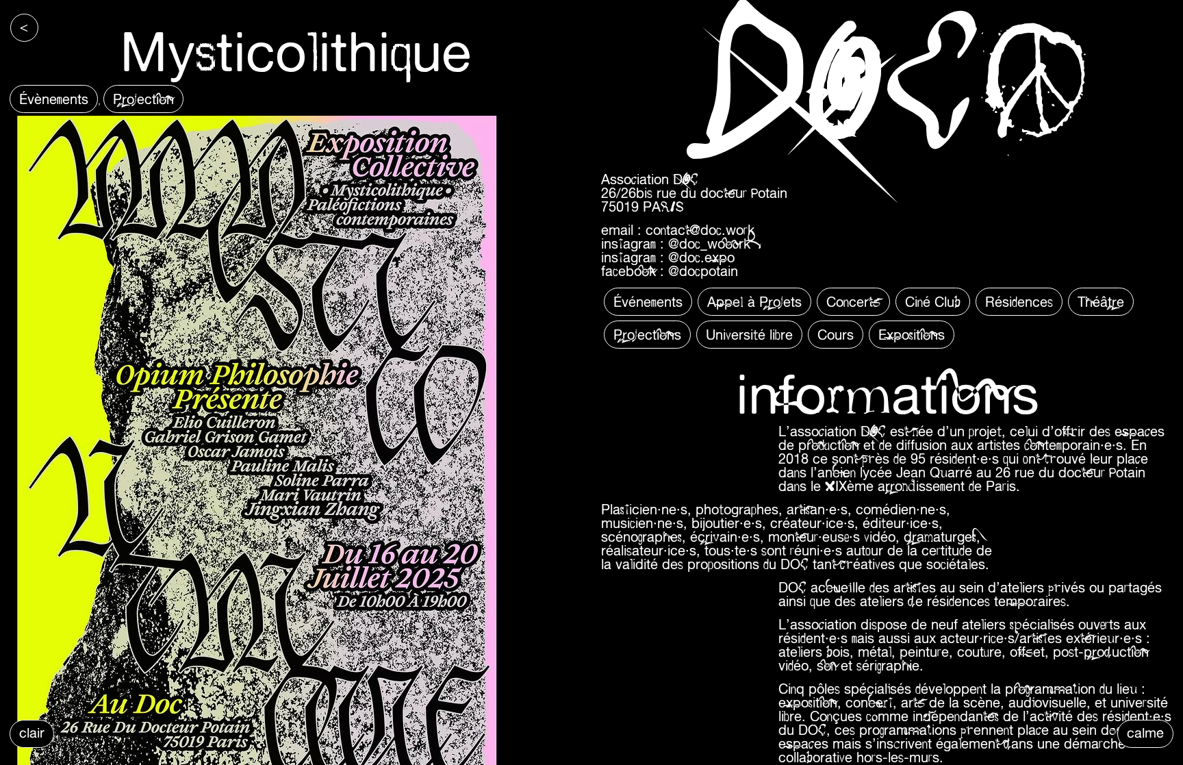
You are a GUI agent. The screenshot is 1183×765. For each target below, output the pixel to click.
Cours (835, 334)
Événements (648, 302)
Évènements (53, 99)
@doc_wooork (709, 243)
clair (31, 732)
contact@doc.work (700, 230)
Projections (647, 334)
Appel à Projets (754, 302)
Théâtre (1101, 302)
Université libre (749, 334)
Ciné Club (933, 302)
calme (1145, 732)
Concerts (853, 302)
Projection (143, 99)
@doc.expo (701, 257)
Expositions (911, 334)
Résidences (1019, 302)
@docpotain (703, 271)
